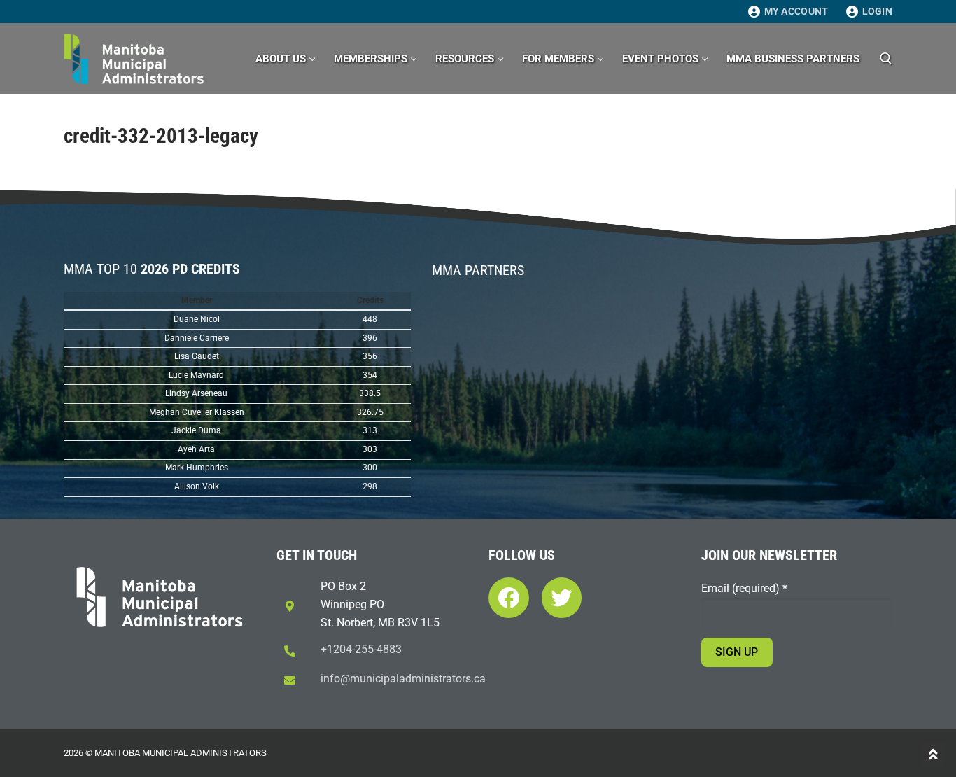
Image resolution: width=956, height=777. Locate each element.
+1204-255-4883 (361, 649)
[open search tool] (886, 58)
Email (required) (744, 588)
